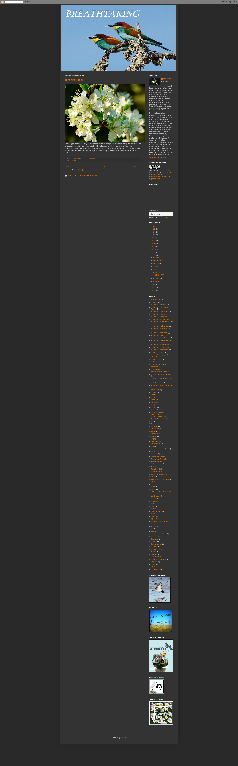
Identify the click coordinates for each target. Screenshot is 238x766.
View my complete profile (157, 157)
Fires (153, 451)
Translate (166, 217)
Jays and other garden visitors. (161, 492)
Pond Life (154, 526)
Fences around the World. (160, 449)
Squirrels (154, 546)
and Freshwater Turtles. (159, 372)
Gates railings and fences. (160, 474)
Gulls (153, 482)
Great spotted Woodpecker (160, 479)
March (155, 272)
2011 (153, 290)
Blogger (123, 738)
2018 (153, 243)
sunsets (153, 554)
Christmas (154, 434)
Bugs (153, 423)
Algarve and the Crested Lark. (161, 329)
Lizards (153, 499)
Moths (153, 516)
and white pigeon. (157, 383)
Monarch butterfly (157, 511)
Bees (153, 397)
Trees (153, 567)
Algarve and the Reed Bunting (161, 340)
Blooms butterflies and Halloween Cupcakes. (158, 417)
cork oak (154, 436)
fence (153, 446)
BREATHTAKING (102, 13)
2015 (153, 252)
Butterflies (154, 426)
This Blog (73, 160)
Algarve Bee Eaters (157, 352)
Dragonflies (155, 441)
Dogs (153, 439)
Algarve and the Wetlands (160, 347)
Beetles (153, 400)
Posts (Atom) (78, 170)
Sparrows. (154, 539)
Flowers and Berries (158, 456)
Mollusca (154, 509)
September (157, 261)
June (155, 269)
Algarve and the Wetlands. (160, 350)
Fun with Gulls (156, 469)
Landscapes (155, 496)
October (156, 258)
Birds (153, 407)
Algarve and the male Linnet (160, 338)
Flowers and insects (158, 461)
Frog (152, 466)
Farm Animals (155, 444)
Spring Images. (156, 544)
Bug (152, 421)
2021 (153, 241)
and (152, 362)
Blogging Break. (74, 79)
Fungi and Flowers (157, 472)
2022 (153, 238)
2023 (153, 235)
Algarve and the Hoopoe (159, 333)
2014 (153, 255)
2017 (153, 246)
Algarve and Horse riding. (159, 312)
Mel (152, 504)
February (156, 278)
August (155, 263)
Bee (152, 395)
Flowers (154, 454)
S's (152, 529)
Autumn (153, 392)
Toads (153, 564)
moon (153, 514)
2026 (153, 226)
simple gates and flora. (158, 534)
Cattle (153, 431)
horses (153, 484)
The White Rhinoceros (158, 559)
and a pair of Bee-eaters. (159, 364)
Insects (153, 489)
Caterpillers (155, 429)
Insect (153, 487)
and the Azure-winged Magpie (161, 374)
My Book (154, 519)
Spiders (153, 541)
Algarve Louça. (156, 359)
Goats (153, 476)
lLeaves (154, 501)
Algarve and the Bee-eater (160, 326)
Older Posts (137, 166)
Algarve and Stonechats (159, 317)
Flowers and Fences (158, 459)
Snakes (153, 536)
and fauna (154, 367)
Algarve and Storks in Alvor (160, 319)
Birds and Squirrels (157, 410)
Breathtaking (167, 78)
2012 (153, 288)
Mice (152, 506)
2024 (153, 232)
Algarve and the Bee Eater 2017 (162, 322)
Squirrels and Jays (157, 549)
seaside (154, 531)
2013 (153, 285)
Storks (153, 552)
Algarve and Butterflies (158, 305)
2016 (153, 249)
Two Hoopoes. (156, 569)
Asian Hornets (156, 390)
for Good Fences (156, 464)
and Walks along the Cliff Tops (161, 379)
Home (104, 166)
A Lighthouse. (155, 300)
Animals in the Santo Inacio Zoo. (162, 385)
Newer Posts (70, 166)
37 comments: (91, 158)
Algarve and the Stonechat (160, 345)
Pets (152, 524)
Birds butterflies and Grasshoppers (158, 413)
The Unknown (156, 557)
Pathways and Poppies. (159, 521)
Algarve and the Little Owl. (160, 335)
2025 (153, 229)
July (154, 266)
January (156, 281)
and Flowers (155, 369)
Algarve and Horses (158, 314)
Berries (153, 402)
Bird (152, 405)
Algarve (153, 302)
